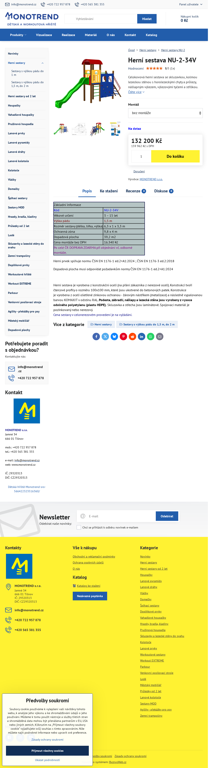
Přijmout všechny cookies (47, 751)
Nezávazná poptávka (90, 596)
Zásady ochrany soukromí (131, 756)
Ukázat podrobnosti (47, 760)
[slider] (154, 68)
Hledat (147, 19)
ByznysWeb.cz (117, 762)
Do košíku (175, 156)
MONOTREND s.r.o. (151, 179)
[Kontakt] (26, 412)
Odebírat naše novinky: (55, 523)
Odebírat (167, 516)
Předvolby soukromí (99, 756)
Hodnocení (136, 68)
